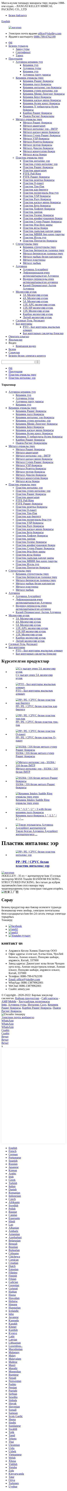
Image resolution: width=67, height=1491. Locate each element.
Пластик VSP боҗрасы (37, 195)
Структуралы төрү (27, 243)
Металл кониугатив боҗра (39, 151)
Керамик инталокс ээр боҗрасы (42, 87)
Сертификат (23, 52)
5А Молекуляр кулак (35, 301)
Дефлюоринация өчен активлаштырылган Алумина (41, 274)
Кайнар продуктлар (27, 998)
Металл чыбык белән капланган (42, 256)
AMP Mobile (8, 1001)
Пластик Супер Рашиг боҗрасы (42, 221)
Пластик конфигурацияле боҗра (42, 218)
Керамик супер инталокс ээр (40, 90)
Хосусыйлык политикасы (34, 1001)
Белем (12, 349)
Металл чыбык (32, 263)
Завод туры (22, 49)
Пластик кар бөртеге (35, 189)
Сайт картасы (49, 998)
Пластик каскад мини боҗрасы (42, 202)
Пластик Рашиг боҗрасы (38, 167)
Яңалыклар (15, 339)
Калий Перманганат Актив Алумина (38, 612)
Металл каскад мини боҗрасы (41, 132)
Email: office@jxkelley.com (24, 979)
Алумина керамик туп (29, 61)
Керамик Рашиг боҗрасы (38, 80)
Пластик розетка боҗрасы (38, 179)
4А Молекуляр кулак (35, 298)
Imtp (4, 1004)
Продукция (15, 58)
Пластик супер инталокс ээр (40, 164)
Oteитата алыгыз (19, 336)
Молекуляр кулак (26, 291)
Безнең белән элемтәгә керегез (27, 355)
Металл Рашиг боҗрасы (37, 122)
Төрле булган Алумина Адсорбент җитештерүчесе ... (37, 833)
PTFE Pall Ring (32, 173)
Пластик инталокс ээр (36, 160)
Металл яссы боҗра (35, 154)
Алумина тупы (32, 68)
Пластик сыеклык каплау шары (42, 231)
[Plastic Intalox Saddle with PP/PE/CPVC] (37, 854)
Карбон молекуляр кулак (38, 314)
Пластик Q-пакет (33, 183)
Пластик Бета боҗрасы (37, 205)
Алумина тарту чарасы (37, 74)
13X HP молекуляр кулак (38, 307)
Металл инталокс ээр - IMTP (40, 128)
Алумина (21, 266)
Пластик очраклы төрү (29, 157)
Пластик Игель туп (34, 237)
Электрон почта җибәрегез (17, 1017)
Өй (10, 42)
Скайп (5, 1030)
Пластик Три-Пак (33, 186)
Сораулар (14, 352)
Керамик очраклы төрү (30, 77)
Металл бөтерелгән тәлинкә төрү (43, 253)
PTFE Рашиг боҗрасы (36, 176)
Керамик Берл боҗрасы (37, 96)
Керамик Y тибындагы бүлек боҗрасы (39, 436)
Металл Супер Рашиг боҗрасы (41, 135)
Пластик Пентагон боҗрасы (40, 240)
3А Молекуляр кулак (35, 294)
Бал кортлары (24, 323)
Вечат (5, 1036)
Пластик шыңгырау (35, 170)
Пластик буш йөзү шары (38, 224)
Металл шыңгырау (34, 125)
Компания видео (26, 346)
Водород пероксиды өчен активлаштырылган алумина (40, 280)
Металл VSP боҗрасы (36, 138)
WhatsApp (7, 1020)
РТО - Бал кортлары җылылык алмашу (39, 650)
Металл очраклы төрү (29, 119)
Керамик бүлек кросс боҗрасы (41, 103)
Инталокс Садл (37, 1004)
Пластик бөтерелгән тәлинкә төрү (43, 250)
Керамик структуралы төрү (39, 247)
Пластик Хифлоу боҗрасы (39, 208)
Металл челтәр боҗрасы (37, 144)
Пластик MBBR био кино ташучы (43, 234)
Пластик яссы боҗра (35, 227)
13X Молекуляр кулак (36, 310)
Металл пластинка (34, 259)
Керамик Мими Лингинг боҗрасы (44, 93)
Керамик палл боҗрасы (37, 84)
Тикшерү (7, 919)
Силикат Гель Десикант (30, 320)
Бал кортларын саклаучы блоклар (43, 333)
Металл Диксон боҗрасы (38, 148)
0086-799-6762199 (45, 36)
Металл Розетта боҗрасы (38, 141)
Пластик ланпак (33, 211)
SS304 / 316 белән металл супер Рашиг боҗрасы (35, 755)
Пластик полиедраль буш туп (41, 192)
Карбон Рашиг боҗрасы (37, 112)
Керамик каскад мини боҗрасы (42, 100)
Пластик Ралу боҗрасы (37, 199)
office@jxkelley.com (49, 33)
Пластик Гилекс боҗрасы (38, 215)
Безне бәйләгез (18, 15)
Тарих (19, 55)
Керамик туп (30, 65)
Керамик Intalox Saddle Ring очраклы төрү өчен (32, 801)
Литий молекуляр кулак (37, 317)
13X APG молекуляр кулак (39, 304)
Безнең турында (18, 45)
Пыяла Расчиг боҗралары (38, 116)
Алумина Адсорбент (35, 269)
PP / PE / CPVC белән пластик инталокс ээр (32, 864)
